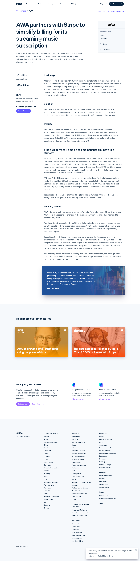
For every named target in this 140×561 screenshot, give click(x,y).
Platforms (75, 468)
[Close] (136, 550)
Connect (47, 456)
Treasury (47, 508)
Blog (100, 442)
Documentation (77, 524)
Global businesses (78, 456)
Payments (47, 488)
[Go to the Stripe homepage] (19, 433)
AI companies (76, 474)
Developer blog (77, 541)
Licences (102, 459)
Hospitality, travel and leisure (82, 482)
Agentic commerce (78, 442)
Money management (79, 465)
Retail (74, 499)
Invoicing (47, 474)
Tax (45, 502)
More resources (105, 467)
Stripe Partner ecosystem (81, 513)
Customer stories (105, 439)
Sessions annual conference (109, 448)
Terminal (47, 505)
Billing (46, 445)
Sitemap (102, 462)
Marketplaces (76, 462)
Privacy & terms (105, 451)
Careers (102, 478)
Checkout (47, 451)
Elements (47, 465)
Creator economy (78, 476)
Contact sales (115, 4)
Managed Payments (51, 482)
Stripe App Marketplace (80, 510)
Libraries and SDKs (78, 535)
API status (75, 530)
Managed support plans (107, 498)
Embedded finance (78, 451)
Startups (75, 439)
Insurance (75, 485)
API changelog (77, 532)
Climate (46, 454)
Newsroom (103, 481)
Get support (103, 495)
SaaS (73, 471)
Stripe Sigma (48, 499)
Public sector (76, 496)
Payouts (47, 491)
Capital (46, 448)
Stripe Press (103, 484)
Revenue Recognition (51, 496)
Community (103, 445)
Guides (101, 436)
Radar (46, 494)
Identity (47, 471)
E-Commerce (76, 448)
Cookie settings (105, 465)
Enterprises (76, 436)
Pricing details (77, 399)
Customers (21, 11)
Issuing (46, 476)
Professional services (79, 494)
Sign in (102, 4)
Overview (101, 11)
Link (45, 479)
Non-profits (76, 491)
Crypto (46, 459)
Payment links (49, 485)
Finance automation (79, 454)
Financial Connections (51, 468)
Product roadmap (105, 476)
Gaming (74, 479)
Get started (22, 404)
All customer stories (116, 11)
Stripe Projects (77, 538)
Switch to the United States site (99, 556)
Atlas (46, 439)
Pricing (73, 4)
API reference (104, 399)
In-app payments (78, 459)
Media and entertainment (81, 488)
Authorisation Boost (51, 442)
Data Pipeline (48, 462)
